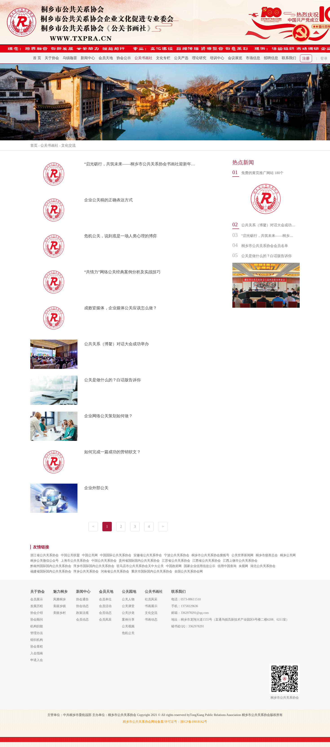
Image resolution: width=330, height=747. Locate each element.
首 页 (37, 58)
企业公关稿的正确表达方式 (108, 200)
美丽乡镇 (59, 606)
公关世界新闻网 (242, 555)
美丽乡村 (59, 613)
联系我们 (289, 58)
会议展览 (235, 58)
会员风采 (105, 619)
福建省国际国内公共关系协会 (50, 571)
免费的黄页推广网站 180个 (262, 173)
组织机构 (36, 640)
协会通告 (82, 599)
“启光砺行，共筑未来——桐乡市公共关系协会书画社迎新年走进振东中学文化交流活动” (140, 164)
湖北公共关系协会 (262, 566)
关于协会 (52, 58)
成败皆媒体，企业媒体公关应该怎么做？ (120, 308)
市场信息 (253, 58)
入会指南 (36, 653)
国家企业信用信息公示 (199, 566)
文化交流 (68, 145)
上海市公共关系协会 (75, 560)
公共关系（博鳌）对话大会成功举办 (116, 344)
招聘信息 (271, 58)
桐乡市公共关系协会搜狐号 (210, 555)
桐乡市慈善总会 (267, 555)
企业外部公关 (96, 488)
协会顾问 (36, 619)
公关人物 (128, 599)
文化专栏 (163, 58)
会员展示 (36, 599)
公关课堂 (128, 606)
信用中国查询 (227, 566)
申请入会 (36, 660)
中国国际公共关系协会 (115, 555)
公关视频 (128, 626)
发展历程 (36, 606)
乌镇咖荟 (70, 58)
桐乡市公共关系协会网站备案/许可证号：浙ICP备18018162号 (165, 721)
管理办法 (36, 633)
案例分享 (128, 619)
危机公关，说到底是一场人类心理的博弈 (120, 236)
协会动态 (82, 606)
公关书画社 (143, 58)
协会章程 (36, 646)
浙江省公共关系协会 (44, 555)
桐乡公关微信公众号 (44, 560)
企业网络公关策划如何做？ (108, 416)
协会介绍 (36, 613)
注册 (306, 58)
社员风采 (151, 599)
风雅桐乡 (59, 599)
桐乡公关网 (288, 555)
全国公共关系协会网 (188, 571)
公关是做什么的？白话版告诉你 (112, 380)
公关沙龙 (128, 613)
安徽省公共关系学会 (148, 555)
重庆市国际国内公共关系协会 (151, 571)
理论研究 (199, 58)
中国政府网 (174, 566)
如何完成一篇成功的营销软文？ (112, 452)
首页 (33, 145)
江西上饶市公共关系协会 (240, 560)
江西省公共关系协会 (206, 560)
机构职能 (36, 626)
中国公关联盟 (70, 555)
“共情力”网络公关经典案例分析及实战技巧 (122, 272)
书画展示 (151, 606)
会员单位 (105, 599)
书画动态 (151, 619)
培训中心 (217, 58)
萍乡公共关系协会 (86, 571)
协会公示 (124, 58)
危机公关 (128, 633)
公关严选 (181, 58)
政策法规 (82, 613)
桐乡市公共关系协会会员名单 (264, 246)
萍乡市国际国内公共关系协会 (93, 566)
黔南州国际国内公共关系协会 (50, 566)
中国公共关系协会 (104, 560)
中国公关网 (90, 555)
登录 (324, 58)
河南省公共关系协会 (115, 571)
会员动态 (82, 619)
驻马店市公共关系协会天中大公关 (140, 566)
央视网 (243, 566)
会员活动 (105, 606)
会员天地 (106, 58)
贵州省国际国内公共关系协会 (139, 560)
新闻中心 (88, 58)
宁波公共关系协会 (176, 555)
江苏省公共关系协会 (176, 560)
